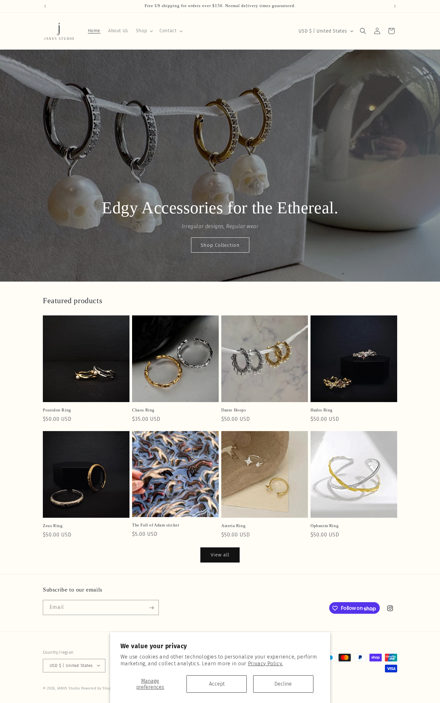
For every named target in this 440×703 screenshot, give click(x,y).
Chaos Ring (143, 410)
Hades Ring (322, 410)
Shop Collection (220, 245)
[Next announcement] (395, 6)
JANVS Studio (68, 688)
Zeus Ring (52, 525)
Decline (283, 684)
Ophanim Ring (325, 525)
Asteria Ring (233, 525)
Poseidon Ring (57, 410)
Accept (217, 684)
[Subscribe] (151, 607)
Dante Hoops (233, 410)
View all (220, 555)
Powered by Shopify (98, 688)
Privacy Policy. (265, 663)
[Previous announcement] (45, 6)
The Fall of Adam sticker (155, 525)
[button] (144, 31)
